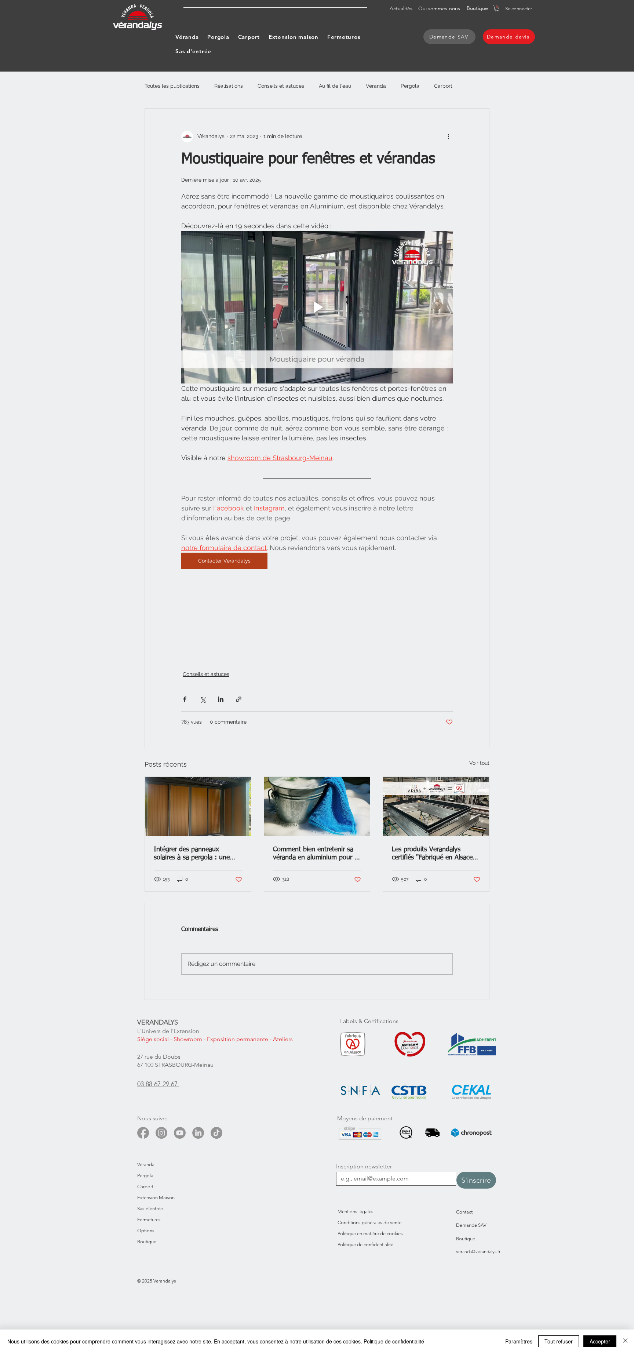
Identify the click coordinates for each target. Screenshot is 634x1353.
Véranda (376, 86)
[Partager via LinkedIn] (220, 699)
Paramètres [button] (518, 1341)
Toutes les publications (172, 86)
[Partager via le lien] (238, 699)
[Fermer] (625, 1341)
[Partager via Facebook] (184, 699)
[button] (496, 8)
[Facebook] (143, 1133)
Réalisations (228, 86)
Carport (443, 86)
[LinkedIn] (198, 1133)
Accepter (600, 1341)
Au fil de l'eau (335, 86)
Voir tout (479, 763)
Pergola (410, 86)
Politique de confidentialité (394, 1341)
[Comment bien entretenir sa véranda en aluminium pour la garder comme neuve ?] (317, 806)
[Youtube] (180, 1133)
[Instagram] (161, 1133)
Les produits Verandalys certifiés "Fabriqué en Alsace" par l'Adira (433, 854)
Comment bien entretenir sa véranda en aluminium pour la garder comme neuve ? (316, 854)
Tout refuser (558, 1341)
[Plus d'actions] (448, 136)
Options (145, 1230)
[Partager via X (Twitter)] (202, 699)
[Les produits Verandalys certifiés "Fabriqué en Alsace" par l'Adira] (436, 806)
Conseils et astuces (281, 86)
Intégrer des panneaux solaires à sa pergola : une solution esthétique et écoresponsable (192, 854)
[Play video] (317, 307)
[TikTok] (216, 1133)
